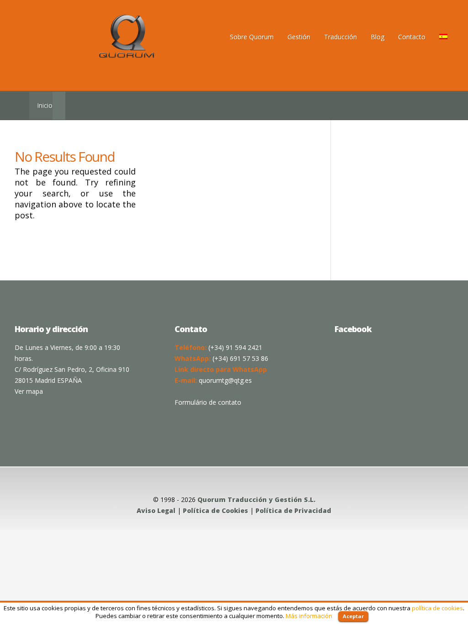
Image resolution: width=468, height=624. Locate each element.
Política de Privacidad (293, 510)
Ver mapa (29, 391)
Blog (377, 36)
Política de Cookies (215, 510)
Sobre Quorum (252, 36)
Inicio (45, 105)
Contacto (411, 36)
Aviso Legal (156, 510)
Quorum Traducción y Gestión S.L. (256, 499)
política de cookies (437, 608)
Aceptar (353, 616)
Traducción (340, 36)
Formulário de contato (208, 402)
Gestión (298, 36)
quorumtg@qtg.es (225, 380)
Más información (309, 616)
